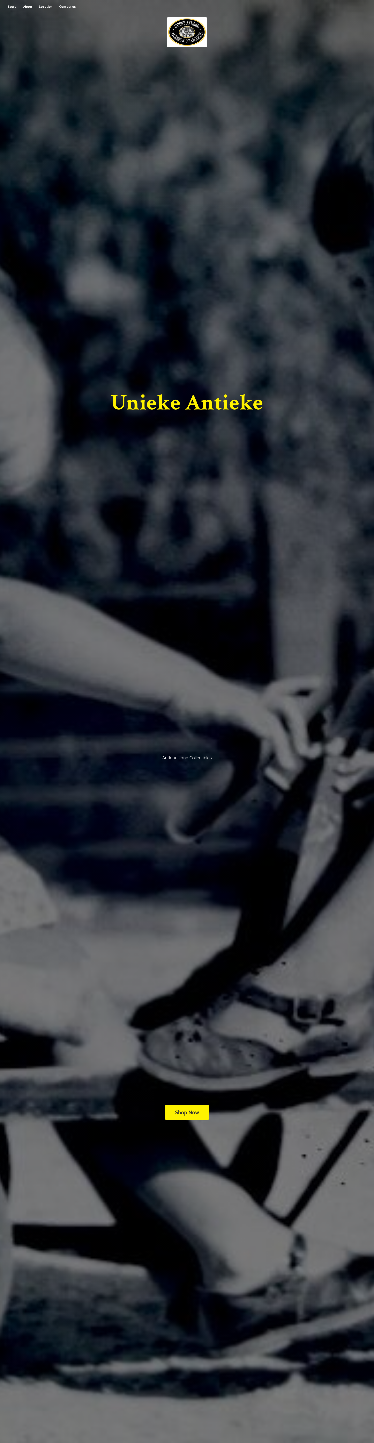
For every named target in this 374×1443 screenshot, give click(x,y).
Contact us (67, 7)
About (27, 7)
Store (12, 7)
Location (46, 7)
